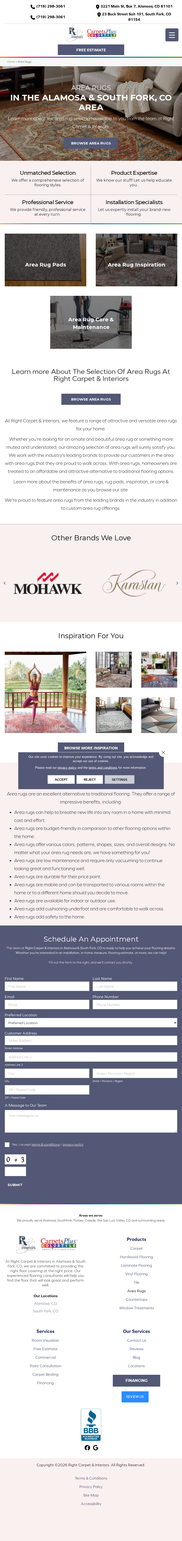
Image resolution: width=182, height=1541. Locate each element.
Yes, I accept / (47, 1144)
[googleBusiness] (95, 1448)
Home (11, 61)
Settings (119, 779)
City (7, 1081)
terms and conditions (103, 767)
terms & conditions (46, 1144)
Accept (61, 779)
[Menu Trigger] (171, 34)
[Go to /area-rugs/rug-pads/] (45, 260)
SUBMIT (15, 1185)
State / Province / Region (108, 1081)
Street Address (14, 1048)
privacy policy (73, 1144)
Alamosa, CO (45, 1303)
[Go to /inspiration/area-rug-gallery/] (136, 260)
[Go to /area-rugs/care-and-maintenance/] (91, 322)
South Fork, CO (45, 1311)
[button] (91, 49)
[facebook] (87, 1448)
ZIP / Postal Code (15, 1097)
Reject (90, 779)
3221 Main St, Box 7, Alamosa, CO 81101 (136, 6)
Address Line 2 (14, 1064)
